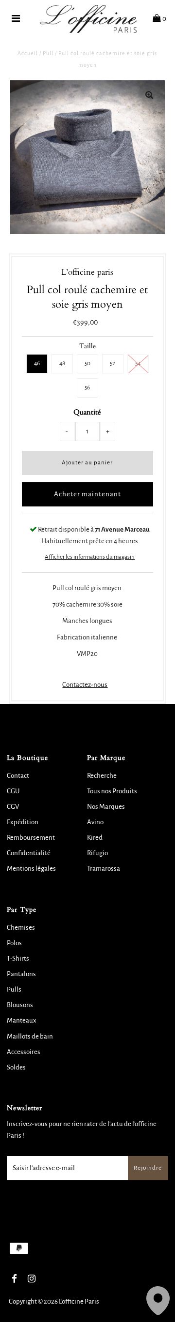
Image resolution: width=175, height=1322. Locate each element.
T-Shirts (18, 958)
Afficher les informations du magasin (90, 557)
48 (62, 363)
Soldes (16, 1067)
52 (112, 363)
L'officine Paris (79, 1301)
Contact (18, 775)
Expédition (22, 822)
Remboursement (31, 837)
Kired (95, 837)
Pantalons (21, 974)
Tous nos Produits (112, 791)
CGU (13, 791)
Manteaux (21, 1020)
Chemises (21, 927)
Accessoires (23, 1051)
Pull (48, 53)
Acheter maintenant (87, 494)
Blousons (20, 1005)
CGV (13, 806)
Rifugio (97, 853)
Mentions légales (31, 868)
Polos (14, 943)
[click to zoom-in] (149, 95)
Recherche (102, 775)
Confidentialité (29, 853)
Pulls (14, 989)
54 (137, 363)
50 (87, 363)
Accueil (28, 53)
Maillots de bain (30, 1036)
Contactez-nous (84, 684)
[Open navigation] (16, 19)
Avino (95, 822)
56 (87, 388)
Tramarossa (103, 868)
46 (37, 363)
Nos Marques (106, 806)
